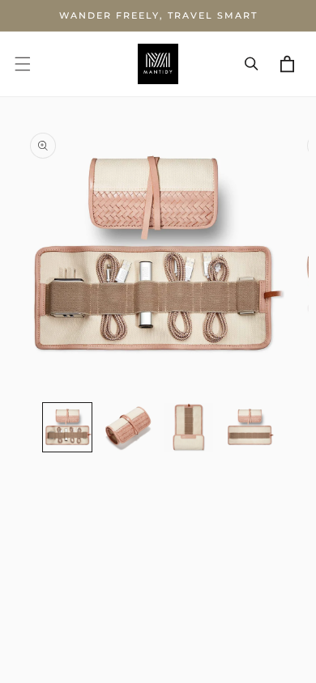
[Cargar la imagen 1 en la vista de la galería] (67, 427)
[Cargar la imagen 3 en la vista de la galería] (188, 427)
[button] (23, 64)
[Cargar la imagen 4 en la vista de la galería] (249, 427)
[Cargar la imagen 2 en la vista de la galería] (128, 427)
